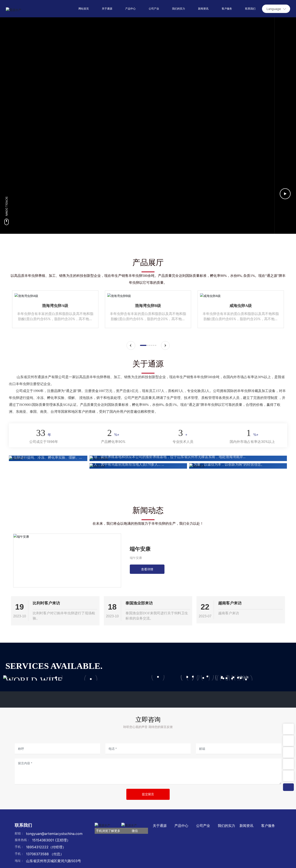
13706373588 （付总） (45, 854)
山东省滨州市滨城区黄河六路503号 (53, 861)
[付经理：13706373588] (288, 775)
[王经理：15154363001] (288, 752)
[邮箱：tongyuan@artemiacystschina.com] (288, 740)
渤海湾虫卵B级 (83, 305)
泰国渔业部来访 (139, 603)
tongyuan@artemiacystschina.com (54, 833)
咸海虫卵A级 (175, 305)
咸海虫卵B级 (268, 305)
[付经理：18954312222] (288, 764)
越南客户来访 (230, 603)
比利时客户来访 (46, 603)
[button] (131, 345)
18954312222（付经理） (46, 847)
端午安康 (136, 558)
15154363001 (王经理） (51, 840)
